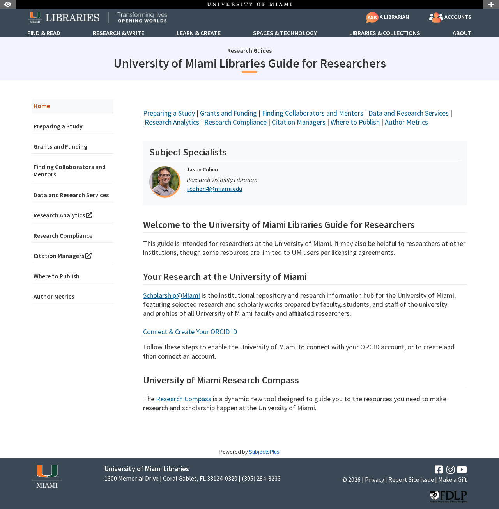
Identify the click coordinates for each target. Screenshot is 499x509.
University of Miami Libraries (146, 468)
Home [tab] (42, 106)
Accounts (457, 16)
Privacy (374, 479)
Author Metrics (406, 121)
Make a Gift (452, 479)
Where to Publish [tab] (57, 276)
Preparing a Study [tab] (58, 126)
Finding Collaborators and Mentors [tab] (70, 170)
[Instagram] (450, 470)
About (462, 33)
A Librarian (394, 16)
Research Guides (249, 50)
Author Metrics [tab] (54, 296)
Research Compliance (235, 121)
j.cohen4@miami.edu (214, 188)
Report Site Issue (411, 479)
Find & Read (43, 33)
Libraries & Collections (384, 33)
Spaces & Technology (285, 33)
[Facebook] (439, 470)
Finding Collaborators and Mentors (312, 113)
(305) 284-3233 (261, 478)
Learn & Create (199, 33)
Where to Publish (355, 121)
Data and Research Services (408, 113)
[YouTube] (462, 470)
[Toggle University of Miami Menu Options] (491, 4)
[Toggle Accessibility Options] (8, 4)
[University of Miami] (47, 475)
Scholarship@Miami (171, 295)
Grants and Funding (228, 113)
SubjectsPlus (264, 451)
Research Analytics (60, 215)
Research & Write (118, 33)
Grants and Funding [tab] (60, 146)
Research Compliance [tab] (63, 235)
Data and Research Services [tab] (71, 195)
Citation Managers (59, 256)
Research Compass (183, 398)
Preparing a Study (169, 113)
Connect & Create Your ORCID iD (190, 331)
